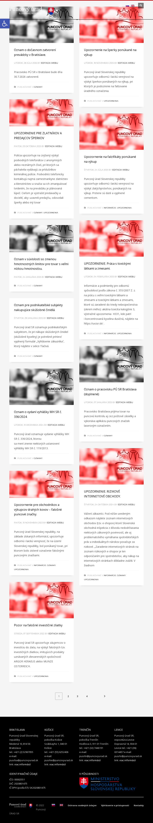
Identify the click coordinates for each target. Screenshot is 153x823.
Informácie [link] (110, 208)
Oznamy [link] (38, 87)
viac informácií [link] (22, 764)
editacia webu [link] (49, 63)
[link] (5, 23)
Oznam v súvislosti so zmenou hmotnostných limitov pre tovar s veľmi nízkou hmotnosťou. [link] (41, 264)
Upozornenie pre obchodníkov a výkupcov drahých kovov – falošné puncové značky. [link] (38, 509)
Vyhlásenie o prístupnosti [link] (115, 805)
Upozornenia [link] (111, 101)
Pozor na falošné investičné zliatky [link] (38, 625)
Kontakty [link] (139, 805)
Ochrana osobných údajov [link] (82, 805)
